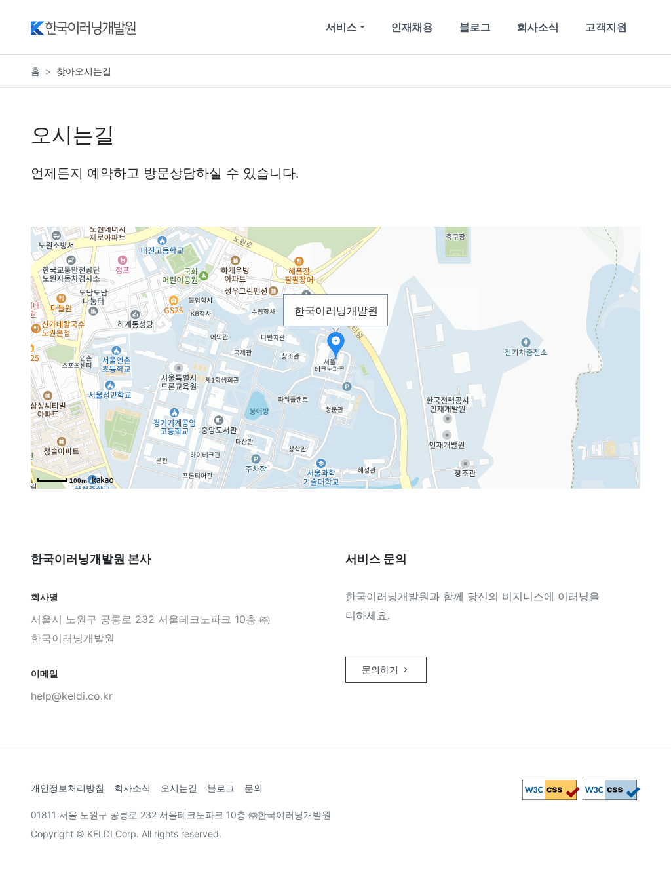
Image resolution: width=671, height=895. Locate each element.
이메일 (44, 673)
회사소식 (538, 26)
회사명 (44, 596)
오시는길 (179, 787)
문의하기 (381, 669)
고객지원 (606, 26)
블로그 (475, 26)
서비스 (341, 26)
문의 (253, 787)
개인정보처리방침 (67, 787)
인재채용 (412, 26)
